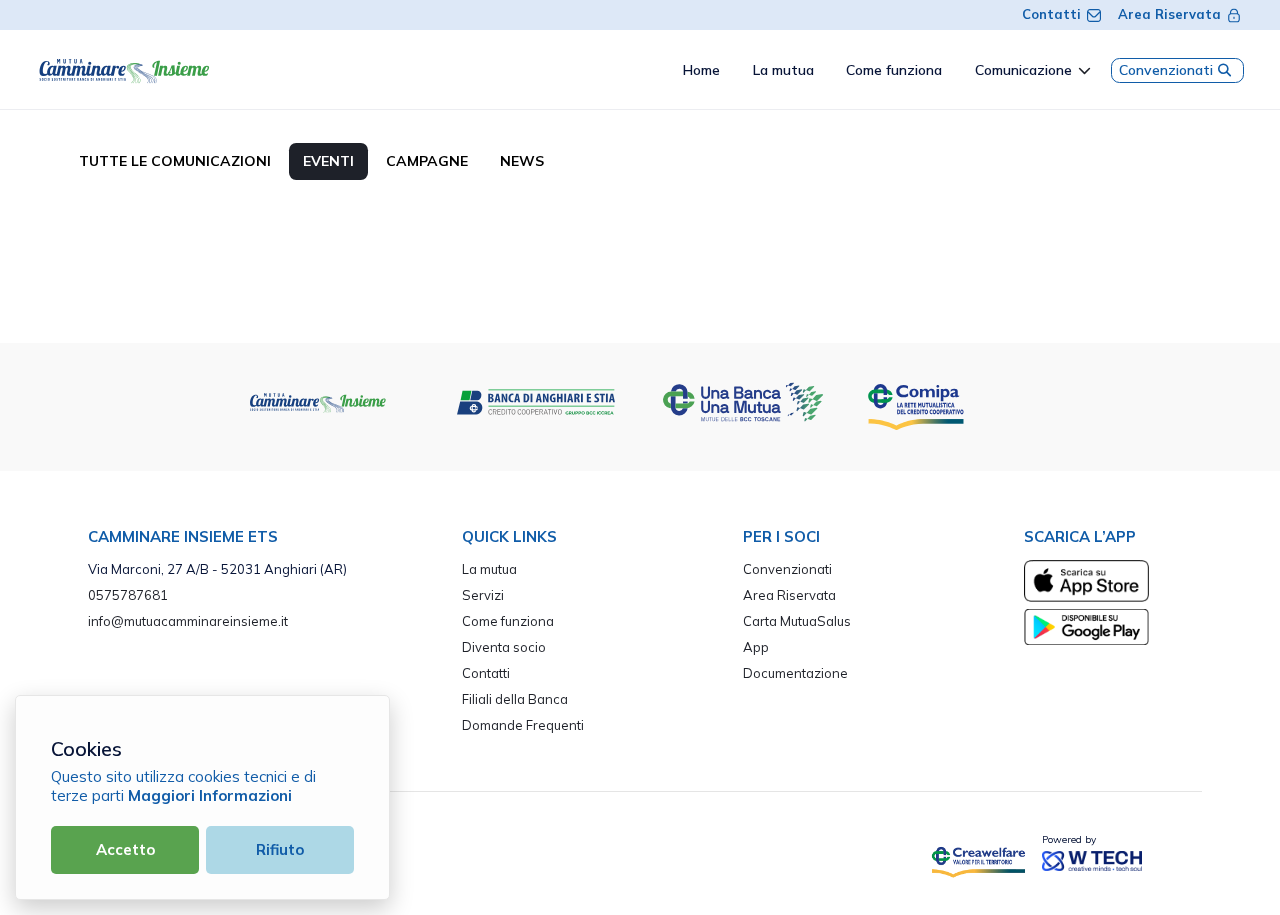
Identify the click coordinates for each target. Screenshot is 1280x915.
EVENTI (328, 161)
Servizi (483, 595)
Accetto (125, 849)
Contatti (1051, 14)
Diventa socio (504, 647)
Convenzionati (1166, 70)
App (756, 647)
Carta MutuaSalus (797, 621)
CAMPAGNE (427, 161)
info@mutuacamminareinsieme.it (188, 621)
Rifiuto (280, 849)
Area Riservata (1169, 14)
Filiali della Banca (515, 699)
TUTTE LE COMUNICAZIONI (175, 161)
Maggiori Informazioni (210, 795)
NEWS (522, 161)
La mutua (489, 569)
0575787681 (128, 595)
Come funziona (508, 621)
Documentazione (795, 673)
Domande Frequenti (523, 725)
